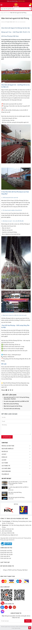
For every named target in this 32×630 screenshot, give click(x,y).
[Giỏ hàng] (29, 5)
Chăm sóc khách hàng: (16, 1)
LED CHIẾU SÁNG (6, 468)
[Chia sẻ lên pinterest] (10, 390)
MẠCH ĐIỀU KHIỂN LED (7, 448)
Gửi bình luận (7, 437)
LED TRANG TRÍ (6, 465)
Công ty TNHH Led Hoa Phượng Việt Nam (15, 570)
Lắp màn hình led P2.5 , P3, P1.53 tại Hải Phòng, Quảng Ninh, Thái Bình (16, 398)
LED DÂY (4, 460)
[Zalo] (2, 607)
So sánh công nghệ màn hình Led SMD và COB (16, 401)
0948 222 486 (10, 533)
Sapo (19, 628)
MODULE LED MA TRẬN (8, 445)
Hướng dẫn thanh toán (6, 552)
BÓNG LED (4, 457)
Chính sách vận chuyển (6, 554)
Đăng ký (28, 621)
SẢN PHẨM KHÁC (6, 471)
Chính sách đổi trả (5, 556)
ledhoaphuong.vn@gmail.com (10, 535)
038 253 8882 (8, 531)
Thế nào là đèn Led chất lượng (12, 408)
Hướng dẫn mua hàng (6, 550)
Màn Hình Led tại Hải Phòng (11, 403)
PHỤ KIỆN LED (5, 474)
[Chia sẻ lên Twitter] (8, 390)
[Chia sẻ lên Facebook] (6, 390)
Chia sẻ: (3, 390)
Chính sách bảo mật (5, 558)
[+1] (12, 390)
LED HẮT (4, 454)
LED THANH (5, 462)
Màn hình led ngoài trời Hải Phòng (13, 406)
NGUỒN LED (5, 451)
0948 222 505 (10, 529)
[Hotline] (2, 603)
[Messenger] (2, 611)
